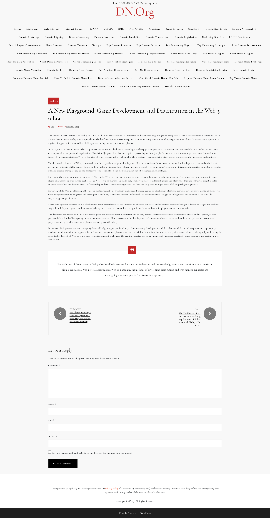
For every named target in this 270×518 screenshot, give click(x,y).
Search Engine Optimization (25, 45)
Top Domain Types (213, 53)
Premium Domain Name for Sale (31, 78)
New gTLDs (136, 28)
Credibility (194, 28)
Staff (52, 126)
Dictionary (32, 28)
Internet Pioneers (75, 28)
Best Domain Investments (246, 45)
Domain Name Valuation (28, 70)
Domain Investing (79, 37)
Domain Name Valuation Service (116, 78)
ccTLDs (108, 28)
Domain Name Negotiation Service (140, 86)
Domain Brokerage (29, 37)
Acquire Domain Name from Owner (204, 78)
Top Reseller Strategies (119, 61)
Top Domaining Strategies (212, 45)
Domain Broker (55, 70)
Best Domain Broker (244, 70)
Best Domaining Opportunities (147, 53)
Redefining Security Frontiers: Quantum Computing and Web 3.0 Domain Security (80, 317)
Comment (54, 365)
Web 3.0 (96, 45)
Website (52, 436)
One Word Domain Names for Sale (158, 78)
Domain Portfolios (130, 37)
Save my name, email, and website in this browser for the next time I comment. (92, 452)
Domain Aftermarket (244, 28)
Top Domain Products (118, 45)
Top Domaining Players (179, 45)
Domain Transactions (158, 37)
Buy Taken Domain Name (243, 78)
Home (17, 28)
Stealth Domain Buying (177, 86)
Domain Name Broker (81, 70)
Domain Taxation (77, 45)
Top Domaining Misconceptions (71, 53)
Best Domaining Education (182, 61)
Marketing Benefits (213, 37)
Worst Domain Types (241, 53)
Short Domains (54, 45)
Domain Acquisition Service (212, 70)
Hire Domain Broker (149, 61)
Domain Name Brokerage (248, 61)
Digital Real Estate (216, 28)
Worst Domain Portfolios (53, 61)
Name (52, 404)
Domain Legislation (186, 37)
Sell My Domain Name (147, 70)
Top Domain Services (148, 45)
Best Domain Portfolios (21, 61)
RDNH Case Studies (240, 37)
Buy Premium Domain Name (114, 70)
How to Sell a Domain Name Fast (73, 78)
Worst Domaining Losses (87, 61)
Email (52, 420)
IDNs (121, 28)
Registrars (154, 28)
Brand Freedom (174, 28)
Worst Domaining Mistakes (109, 53)
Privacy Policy (111, 488)
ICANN (94, 28)
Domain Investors (104, 37)
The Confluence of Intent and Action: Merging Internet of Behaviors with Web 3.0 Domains (189, 319)
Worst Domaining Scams (215, 61)
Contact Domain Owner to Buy (97, 86)
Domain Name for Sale (178, 70)
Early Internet (51, 28)
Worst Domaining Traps (184, 53)
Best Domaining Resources (32, 53)
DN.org (135, 11)
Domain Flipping (54, 37)
